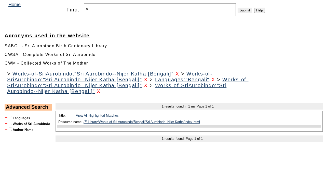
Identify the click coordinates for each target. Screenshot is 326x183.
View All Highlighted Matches (97, 115)
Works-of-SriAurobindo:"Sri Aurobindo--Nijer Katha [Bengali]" (92, 74)
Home (14, 4)
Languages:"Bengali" (182, 79)
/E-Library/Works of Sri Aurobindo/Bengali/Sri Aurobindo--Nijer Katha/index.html (142, 122)
